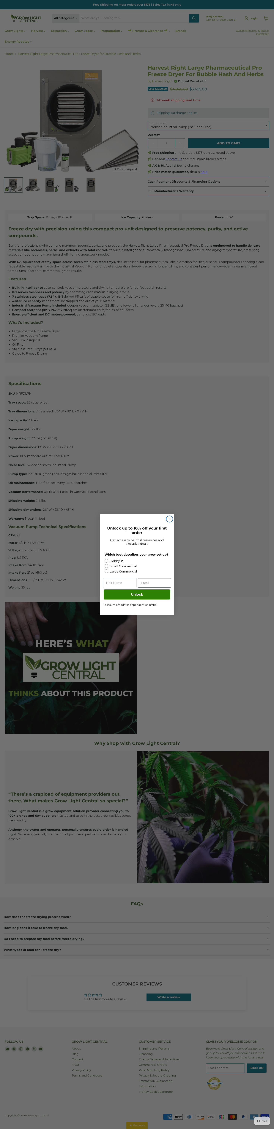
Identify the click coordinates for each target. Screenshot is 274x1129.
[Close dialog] (169, 519)
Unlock (137, 594)
